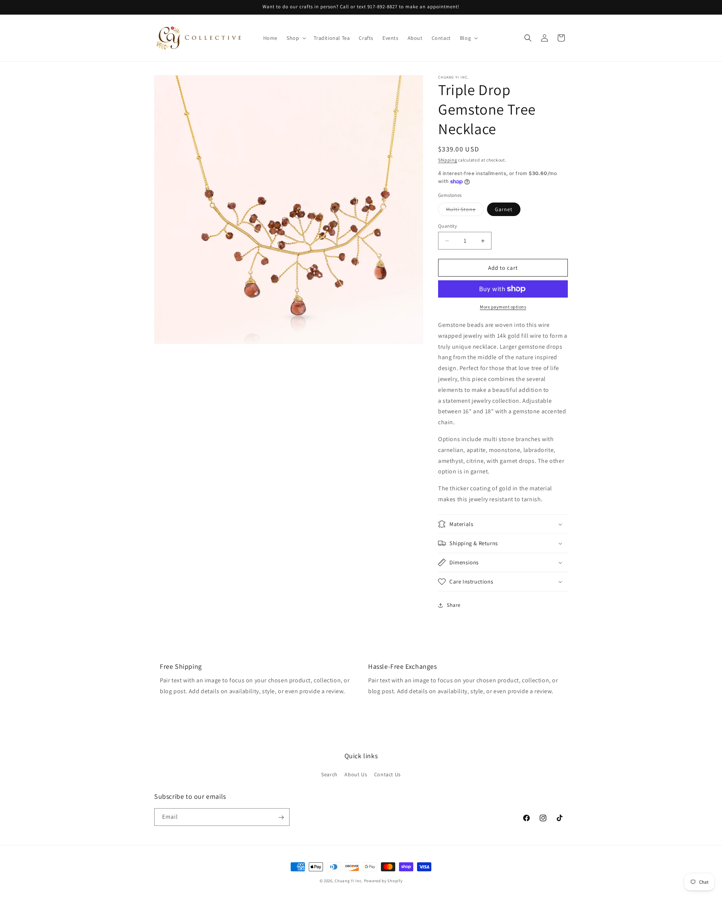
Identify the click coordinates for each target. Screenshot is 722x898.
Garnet (504, 209)
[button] (295, 38)
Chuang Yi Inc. (349, 880)
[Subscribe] (281, 817)
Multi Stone (465, 211)
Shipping (447, 160)
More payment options (503, 307)
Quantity (447, 226)
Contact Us (387, 774)
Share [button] (454, 605)
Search (329, 774)
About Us (355, 774)
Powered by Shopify (383, 880)
